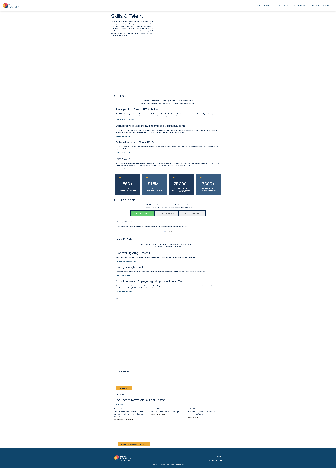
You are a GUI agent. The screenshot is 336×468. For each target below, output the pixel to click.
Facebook (209, 460)
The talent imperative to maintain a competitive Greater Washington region (131, 417)
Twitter (213, 460)
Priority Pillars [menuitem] (270, 5)
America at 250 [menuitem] (327, 5)
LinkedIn (221, 460)
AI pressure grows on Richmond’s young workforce (205, 417)
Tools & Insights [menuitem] (285, 5)
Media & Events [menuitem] (300, 5)
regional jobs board (208, 190)
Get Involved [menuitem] (314, 5)
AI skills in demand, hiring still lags (168, 417)
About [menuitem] (259, 5)
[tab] (142, 213)
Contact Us (218, 456)
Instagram (217, 460)
